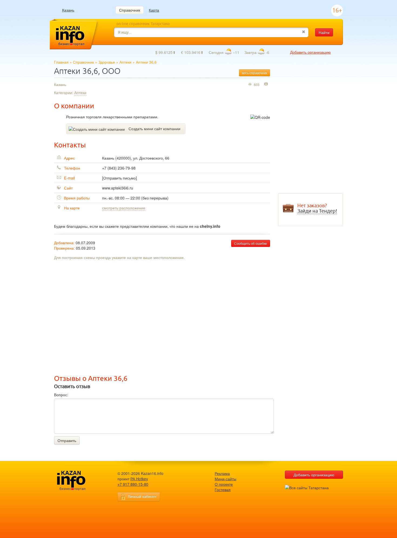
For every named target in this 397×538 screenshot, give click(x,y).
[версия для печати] (266, 84)
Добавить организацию (310, 52)
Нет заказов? (317, 208)
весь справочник (254, 72)
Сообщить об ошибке (250, 243)
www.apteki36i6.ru (117, 188)
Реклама (222, 473)
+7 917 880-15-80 (132, 484)
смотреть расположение (123, 208)
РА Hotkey (139, 478)
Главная (61, 62)
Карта (154, 10)
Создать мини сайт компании (154, 128)
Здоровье (106, 62)
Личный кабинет (142, 496)
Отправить (67, 440)
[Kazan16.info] (80, 481)
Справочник (129, 10)
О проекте (224, 484)
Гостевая (223, 489)
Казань (68, 10)
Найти (324, 32)
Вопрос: (61, 394)
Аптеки (125, 62)
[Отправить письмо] (119, 178)
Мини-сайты (225, 478)
